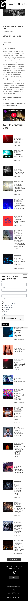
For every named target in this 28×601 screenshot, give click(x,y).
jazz (15, 217)
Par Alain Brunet (17, 211)
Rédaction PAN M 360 (10, 48)
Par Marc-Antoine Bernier (19, 268)
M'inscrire (14, 577)
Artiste (5, 311)
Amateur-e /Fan (8, 305)
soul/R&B (16, 504)
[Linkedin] (18, 598)
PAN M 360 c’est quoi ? (13, 593)
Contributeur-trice (8, 307)
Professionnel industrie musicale (12, 303)
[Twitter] (13, 598)
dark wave (19, 521)
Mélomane (6, 301)
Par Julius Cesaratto (18, 354)
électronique (17, 151)
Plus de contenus (14, 559)
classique (17, 233)
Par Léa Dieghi (17, 145)
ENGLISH (11, 4)
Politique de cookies (13, 588)
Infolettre (13, 590)
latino (23, 166)
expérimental (17, 409)
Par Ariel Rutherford (18, 553)
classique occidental (17, 232)
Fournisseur (7, 309)
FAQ (13, 589)
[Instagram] (24, 4)
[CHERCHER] (15, 4)
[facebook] (22, 4)
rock (15, 521)
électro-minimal (18, 201)
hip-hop (16, 152)
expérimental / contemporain (18, 410)
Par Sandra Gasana (18, 438)
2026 (17, 217)
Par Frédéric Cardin (18, 225)
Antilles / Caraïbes (19, 428)
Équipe (13, 592)
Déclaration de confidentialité (13, 586)
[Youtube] (26, 4)
